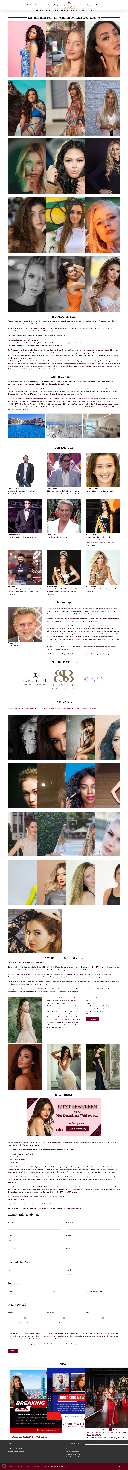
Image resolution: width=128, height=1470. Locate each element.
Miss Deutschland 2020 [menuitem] (52, 708)
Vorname (11, 1222)
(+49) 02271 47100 (20, 1199)
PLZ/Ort (69, 1249)
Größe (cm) (12, 1291)
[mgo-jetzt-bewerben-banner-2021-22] (64, 1099)
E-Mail (69, 1236)
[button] (9, 426)
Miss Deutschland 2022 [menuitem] (71, 708)
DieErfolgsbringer (48, 1466)
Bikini (88, 1312)
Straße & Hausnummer (16, 1249)
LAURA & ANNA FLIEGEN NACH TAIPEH (29, 1437)
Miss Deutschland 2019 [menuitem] (33, 708)
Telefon (10, 1236)
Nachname (70, 1222)
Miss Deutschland (71, 1449)
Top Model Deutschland (73, 1454)
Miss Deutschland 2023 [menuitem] (89, 708)
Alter (10, 1270)
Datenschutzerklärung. (68, 1344)
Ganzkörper (51, 1312)
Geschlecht (70, 1270)
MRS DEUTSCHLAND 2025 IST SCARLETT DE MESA (71, 1424)
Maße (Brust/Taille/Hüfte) (95, 1291)
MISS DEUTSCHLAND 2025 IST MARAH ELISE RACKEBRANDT (107, 1433)
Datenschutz (64, 1466)
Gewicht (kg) (51, 1291)
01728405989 (17, 1449)
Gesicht (11, 1312)
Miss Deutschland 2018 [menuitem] (15, 708)
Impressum (57, 1466)
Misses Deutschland (72, 1451)
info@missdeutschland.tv (16, 1451)
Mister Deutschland (72, 1457)
